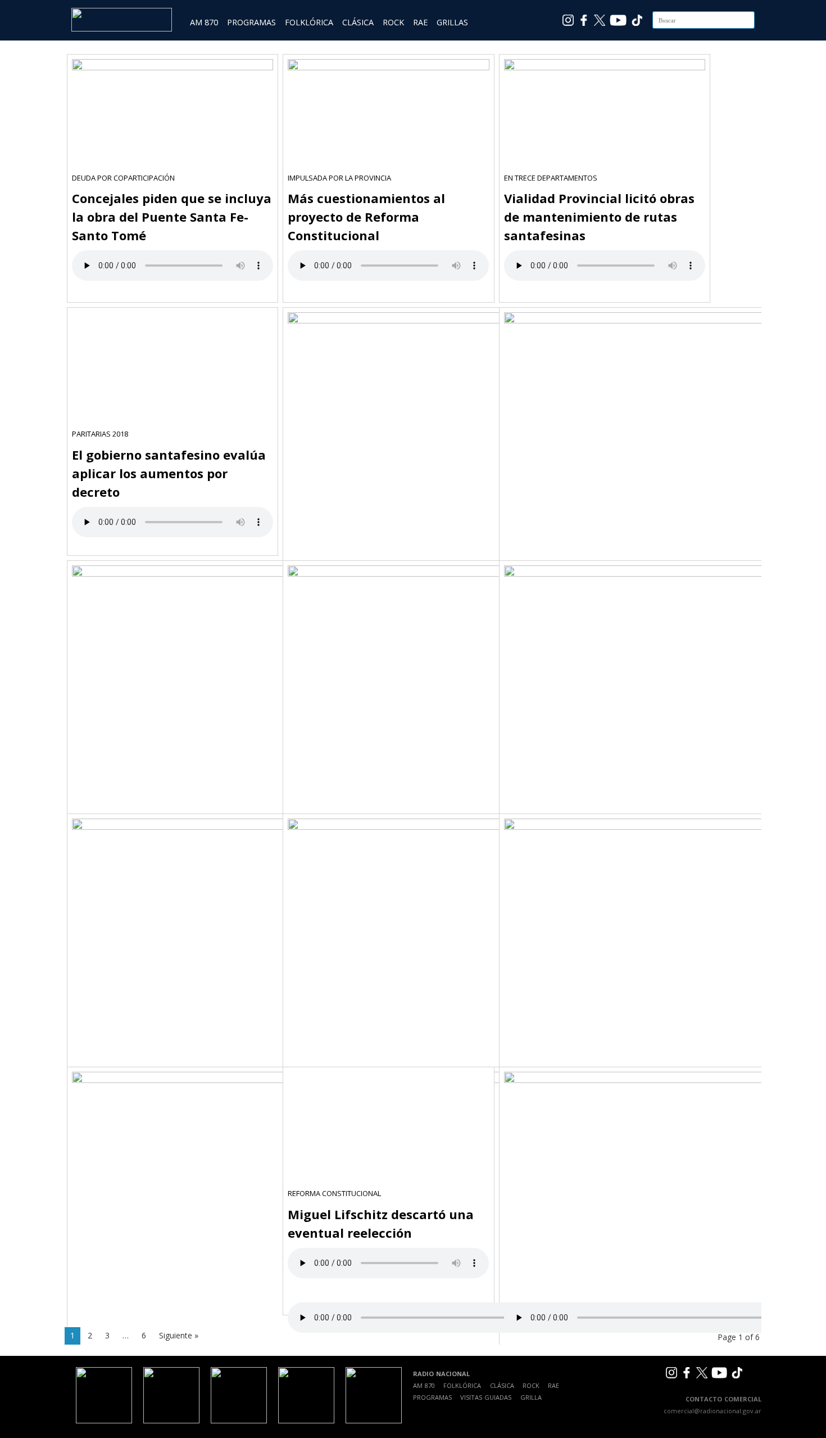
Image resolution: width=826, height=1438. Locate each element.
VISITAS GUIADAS (485, 1397)
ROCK (393, 22)
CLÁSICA (358, 22)
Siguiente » (178, 1335)
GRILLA (531, 1397)
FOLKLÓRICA (309, 22)
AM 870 (204, 22)
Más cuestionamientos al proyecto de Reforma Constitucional (366, 217)
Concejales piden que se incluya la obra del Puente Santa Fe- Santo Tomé (171, 217)
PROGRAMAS (251, 22)
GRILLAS (452, 22)
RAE (420, 22)
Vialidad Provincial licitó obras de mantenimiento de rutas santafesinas (599, 217)
